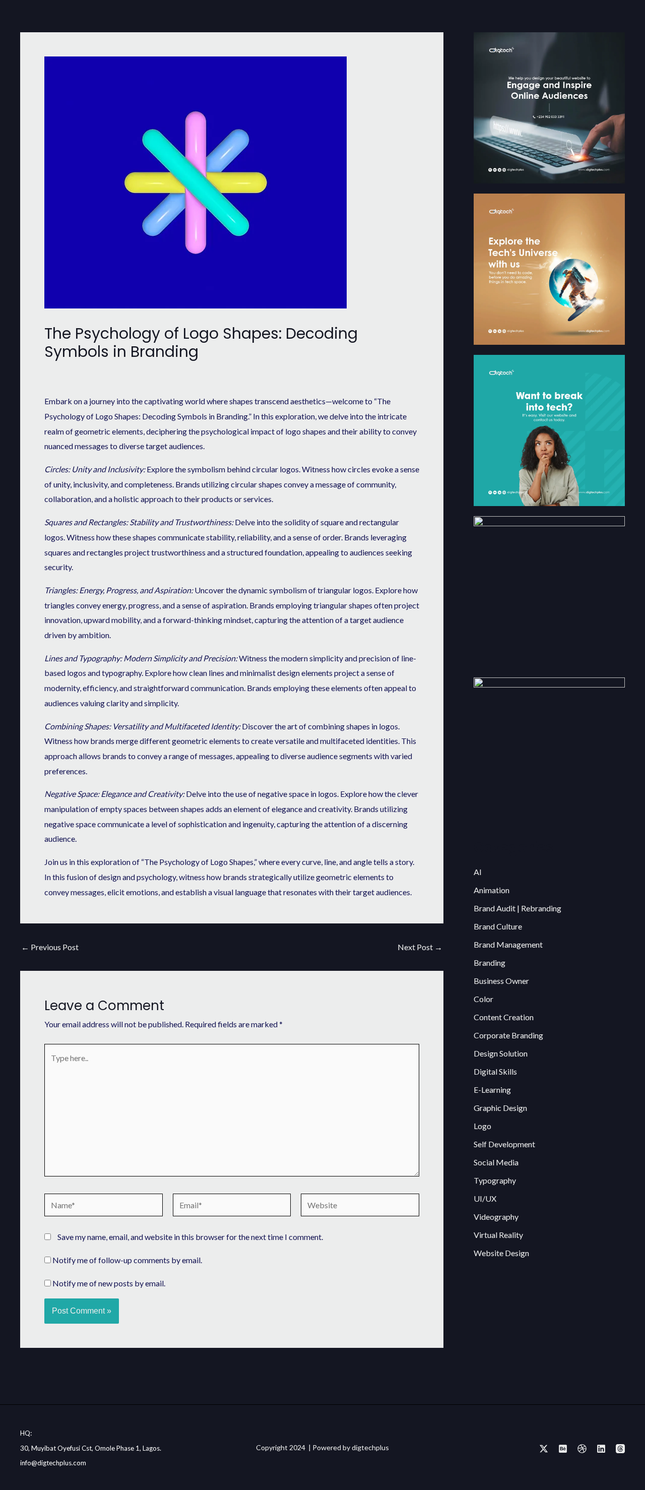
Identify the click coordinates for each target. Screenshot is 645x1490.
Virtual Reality (498, 1234)
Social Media (496, 1162)
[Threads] (620, 1448)
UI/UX (485, 1198)
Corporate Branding (508, 1035)
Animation (491, 890)
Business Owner (501, 980)
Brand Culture (498, 926)
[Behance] (562, 1448)
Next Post (420, 947)
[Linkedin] (601, 1448)
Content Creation (504, 1017)
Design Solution (501, 1053)
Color (483, 999)
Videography (496, 1216)
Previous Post (50, 947)
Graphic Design (138, 372)
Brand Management (508, 944)
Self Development (504, 1144)
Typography (495, 1180)
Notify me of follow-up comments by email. (127, 1260)
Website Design (501, 1253)
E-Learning (492, 1089)
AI (478, 872)
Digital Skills (495, 1071)
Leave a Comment (75, 372)
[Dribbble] (582, 1448)
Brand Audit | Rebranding (517, 908)
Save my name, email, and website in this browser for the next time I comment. (190, 1236)
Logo (177, 372)
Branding (489, 962)
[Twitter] (543, 1448)
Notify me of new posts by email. (108, 1283)
